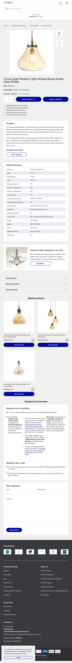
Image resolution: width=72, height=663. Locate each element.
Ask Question (14, 530)
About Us (6, 571)
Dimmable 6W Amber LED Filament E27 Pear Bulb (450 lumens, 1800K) (34, 426)
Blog (5, 579)
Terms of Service (42, 658)
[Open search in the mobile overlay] (36, 8)
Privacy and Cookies (47, 587)
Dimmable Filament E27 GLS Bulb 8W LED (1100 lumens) (35, 450)
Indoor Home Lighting (18, 26)
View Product (19, 345)
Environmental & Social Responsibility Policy (54, 591)
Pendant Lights (47, 26)
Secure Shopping (46, 583)
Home (5, 26)
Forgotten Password (10, 614)
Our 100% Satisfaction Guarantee (51, 579)
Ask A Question (16, 154)
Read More (40, 263)
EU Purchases (45, 595)
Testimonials (7, 583)
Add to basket (27, 99)
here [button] (24, 653)
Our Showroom (8, 587)
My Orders (7, 610)
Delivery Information (47, 575)
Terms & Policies (46, 571)
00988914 (18, 638)
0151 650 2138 (8, 629)
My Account (7, 606)
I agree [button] (18, 657)
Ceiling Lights (34, 26)
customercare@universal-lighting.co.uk (16, 631)
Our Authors (7, 575)
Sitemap (43, 655)
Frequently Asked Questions (12, 591)
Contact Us (7, 595)
